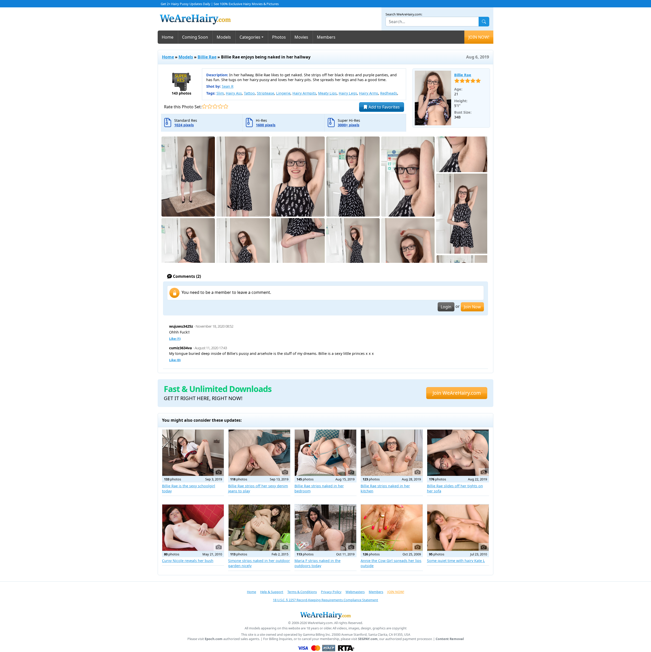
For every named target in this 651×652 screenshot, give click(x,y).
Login (446, 307)
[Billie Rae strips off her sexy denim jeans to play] (259, 452)
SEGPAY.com (368, 639)
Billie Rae (207, 57)
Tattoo (249, 93)
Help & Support (271, 591)
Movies (301, 37)
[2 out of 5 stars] (209, 106)
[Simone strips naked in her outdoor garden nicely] (259, 527)
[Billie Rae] (433, 98)
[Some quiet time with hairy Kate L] (458, 527)
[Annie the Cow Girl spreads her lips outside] (392, 527)
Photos (279, 37)
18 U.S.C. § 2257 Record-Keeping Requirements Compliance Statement (325, 600)
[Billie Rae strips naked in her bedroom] (325, 452)
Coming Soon (195, 37)
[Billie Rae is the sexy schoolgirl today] (193, 452)
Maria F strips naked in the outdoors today (317, 563)
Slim (220, 93)
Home (167, 37)
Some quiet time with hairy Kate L (456, 560)
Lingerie (283, 93)
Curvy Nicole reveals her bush (187, 560)
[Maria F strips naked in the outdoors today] (325, 527)
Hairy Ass (234, 93)
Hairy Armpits (304, 93)
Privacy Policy (331, 591)
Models (224, 37)
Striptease (265, 93)
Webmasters (355, 591)
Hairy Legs (348, 93)
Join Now (472, 307)
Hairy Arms (368, 93)
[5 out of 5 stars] (225, 106)
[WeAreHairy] (325, 615)
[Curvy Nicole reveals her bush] (193, 527)
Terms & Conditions (302, 591)
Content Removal (450, 639)
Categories (250, 37)
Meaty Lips (327, 93)
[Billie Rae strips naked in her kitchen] (392, 452)
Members (326, 37)
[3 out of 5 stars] (215, 106)
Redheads (388, 93)
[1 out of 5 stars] (204, 106)
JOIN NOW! (478, 37)
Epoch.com (214, 639)
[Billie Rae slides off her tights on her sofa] (458, 452)
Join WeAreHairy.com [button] (457, 392)
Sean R (227, 86)
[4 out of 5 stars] (220, 106)
